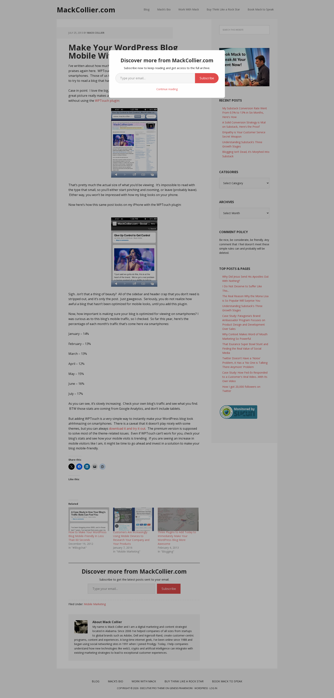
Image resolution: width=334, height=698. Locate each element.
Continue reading (167, 89)
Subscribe (207, 78)
